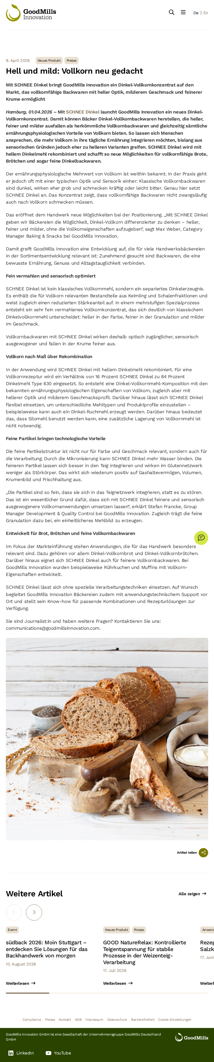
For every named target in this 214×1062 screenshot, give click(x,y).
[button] (34, 912)
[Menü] (183, 13)
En (205, 12)
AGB (78, 1020)
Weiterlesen (17, 983)
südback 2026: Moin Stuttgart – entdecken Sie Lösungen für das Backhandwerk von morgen (46, 949)
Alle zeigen (189, 893)
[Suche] (171, 13)
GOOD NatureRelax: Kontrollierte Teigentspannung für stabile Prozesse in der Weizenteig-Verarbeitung (144, 952)
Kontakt (65, 1020)
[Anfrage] (201, 538)
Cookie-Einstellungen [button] (174, 1020)
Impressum (94, 1020)
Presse (50, 1020)
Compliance (32, 1020)
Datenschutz (117, 1020)
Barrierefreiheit (142, 1020)
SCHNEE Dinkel (83, 112)
